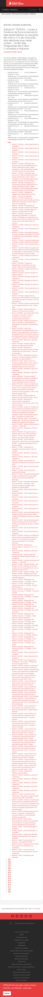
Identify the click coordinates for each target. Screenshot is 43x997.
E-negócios (21, 943)
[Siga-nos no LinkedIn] (26, 916)
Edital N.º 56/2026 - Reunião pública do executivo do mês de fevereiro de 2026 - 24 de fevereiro (25, 556)
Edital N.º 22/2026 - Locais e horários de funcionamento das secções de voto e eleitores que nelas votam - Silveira (24, 742)
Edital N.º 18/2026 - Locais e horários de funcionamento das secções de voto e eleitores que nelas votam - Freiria (24, 767)
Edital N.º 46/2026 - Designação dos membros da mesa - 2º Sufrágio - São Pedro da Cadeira (25, 610)
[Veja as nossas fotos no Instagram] (17, 916)
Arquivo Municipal (21, 956)
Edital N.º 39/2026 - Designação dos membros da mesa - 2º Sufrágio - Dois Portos (23, 642)
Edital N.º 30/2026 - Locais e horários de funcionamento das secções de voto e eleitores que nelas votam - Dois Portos (24, 688)
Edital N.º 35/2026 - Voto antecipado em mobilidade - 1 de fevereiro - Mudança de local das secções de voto (24, 662)
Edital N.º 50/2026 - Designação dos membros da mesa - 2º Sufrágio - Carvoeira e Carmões (25, 591)
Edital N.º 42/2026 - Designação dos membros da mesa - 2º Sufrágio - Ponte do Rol (25, 629)
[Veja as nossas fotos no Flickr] (30, 916)
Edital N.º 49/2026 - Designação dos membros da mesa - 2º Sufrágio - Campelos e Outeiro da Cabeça (25, 596)
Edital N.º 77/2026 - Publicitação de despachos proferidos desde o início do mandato (24, 449)
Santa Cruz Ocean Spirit (21, 977)
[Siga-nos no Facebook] (12, 916)
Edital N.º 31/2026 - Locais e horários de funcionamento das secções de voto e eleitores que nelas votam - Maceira (24, 683)
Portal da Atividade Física (21, 972)
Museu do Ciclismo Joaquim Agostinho (21, 967)
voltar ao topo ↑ (33, 991)
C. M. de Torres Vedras (21, 932)
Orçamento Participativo (22, 953)
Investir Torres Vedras (21, 940)
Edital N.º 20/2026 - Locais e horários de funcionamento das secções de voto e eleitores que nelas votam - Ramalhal (24, 755)
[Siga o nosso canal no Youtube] (21, 916)
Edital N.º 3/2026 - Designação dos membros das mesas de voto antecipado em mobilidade (25, 846)
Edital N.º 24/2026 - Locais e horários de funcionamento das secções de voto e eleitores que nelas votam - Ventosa (24, 731)
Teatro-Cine (21, 961)
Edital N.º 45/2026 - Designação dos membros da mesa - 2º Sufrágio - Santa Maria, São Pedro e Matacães (24, 615)
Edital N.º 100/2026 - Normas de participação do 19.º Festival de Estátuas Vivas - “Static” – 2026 (25, 305)
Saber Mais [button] (27, 988)
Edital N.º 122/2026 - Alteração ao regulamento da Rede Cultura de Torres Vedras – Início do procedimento (23, 194)
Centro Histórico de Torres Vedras (21, 951)
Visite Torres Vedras (21, 948)
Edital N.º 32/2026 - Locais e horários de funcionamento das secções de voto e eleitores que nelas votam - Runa (24, 677)
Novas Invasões (21, 980)
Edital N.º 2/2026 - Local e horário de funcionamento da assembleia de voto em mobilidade (24, 851)
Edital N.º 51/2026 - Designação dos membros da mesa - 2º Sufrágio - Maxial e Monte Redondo (24, 585)
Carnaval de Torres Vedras (21, 975)
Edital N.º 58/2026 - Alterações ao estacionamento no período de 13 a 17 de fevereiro (24, 547)
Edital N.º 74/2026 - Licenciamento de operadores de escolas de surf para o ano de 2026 (25, 462)
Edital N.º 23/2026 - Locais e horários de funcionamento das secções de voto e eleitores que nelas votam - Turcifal (24, 736)
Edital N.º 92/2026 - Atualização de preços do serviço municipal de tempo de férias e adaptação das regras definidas (24, 357)
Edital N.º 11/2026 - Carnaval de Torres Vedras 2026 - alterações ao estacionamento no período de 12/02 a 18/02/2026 (25, 796)
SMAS (22, 934)
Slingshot (37, 908)
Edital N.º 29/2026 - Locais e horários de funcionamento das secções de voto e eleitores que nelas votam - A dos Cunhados (25, 694)
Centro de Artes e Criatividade (22, 964)
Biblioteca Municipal (21, 959)
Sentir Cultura (21, 969)
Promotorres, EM (21, 937)
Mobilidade (21, 945)
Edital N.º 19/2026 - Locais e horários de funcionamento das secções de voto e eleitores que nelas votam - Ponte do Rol (24, 761)
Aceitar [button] (6, 993)
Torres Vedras (10, 10)
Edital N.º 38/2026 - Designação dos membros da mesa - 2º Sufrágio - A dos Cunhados (24, 648)
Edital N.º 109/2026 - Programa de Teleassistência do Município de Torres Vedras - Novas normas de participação (24, 265)
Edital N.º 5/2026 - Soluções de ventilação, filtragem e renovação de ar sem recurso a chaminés (24, 836)
